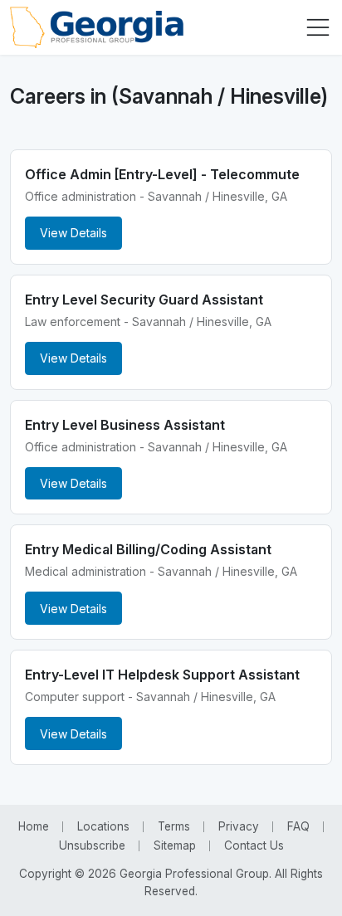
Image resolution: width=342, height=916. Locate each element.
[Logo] (96, 27)
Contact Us (254, 845)
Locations (103, 826)
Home (33, 826)
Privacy (238, 826)
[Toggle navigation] (318, 27)
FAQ (298, 826)
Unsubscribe (92, 845)
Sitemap (175, 845)
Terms (174, 826)
